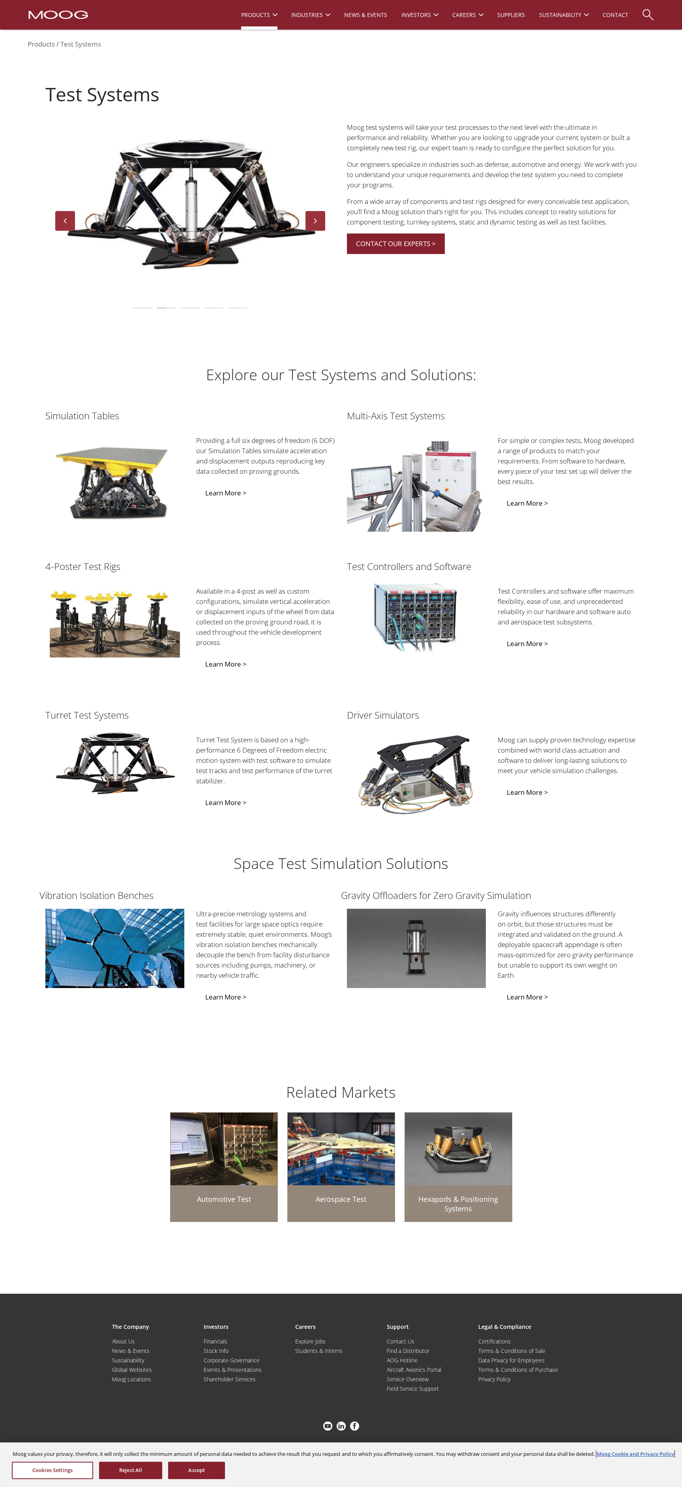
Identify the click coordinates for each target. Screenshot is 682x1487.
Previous (65, 221)
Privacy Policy (494, 1379)
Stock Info (216, 1350)
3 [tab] (190, 308)
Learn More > (226, 492)
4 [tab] (214, 308)
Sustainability (128, 1360)
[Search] (648, 11)
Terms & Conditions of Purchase (518, 1369)
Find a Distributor (408, 1350)
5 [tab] (237, 308)
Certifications (494, 1341)
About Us (123, 1341)
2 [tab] (166, 308)
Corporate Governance (232, 1360)
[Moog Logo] (57, 14)
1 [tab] (143, 308)
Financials (215, 1341)
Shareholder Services (230, 1379)
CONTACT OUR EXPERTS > (396, 243)
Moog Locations (131, 1379)
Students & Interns (319, 1350)
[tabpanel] (190, 206)
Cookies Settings (52, 1470)
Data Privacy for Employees (511, 1360)
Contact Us (400, 1341)
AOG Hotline (402, 1360)
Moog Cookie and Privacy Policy (635, 1453)
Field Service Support (413, 1388)
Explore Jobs (310, 1341)
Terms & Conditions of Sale (511, 1350)
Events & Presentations (233, 1369)
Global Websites (132, 1369)
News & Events (131, 1350)
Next (315, 221)
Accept (196, 1470)
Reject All (130, 1470)
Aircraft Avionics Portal (414, 1369)
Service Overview (408, 1379)
